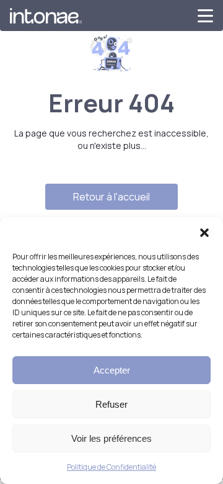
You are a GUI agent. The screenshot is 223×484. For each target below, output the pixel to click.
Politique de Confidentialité (111, 467)
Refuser (111, 404)
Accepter (112, 370)
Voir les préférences (111, 438)
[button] (204, 232)
